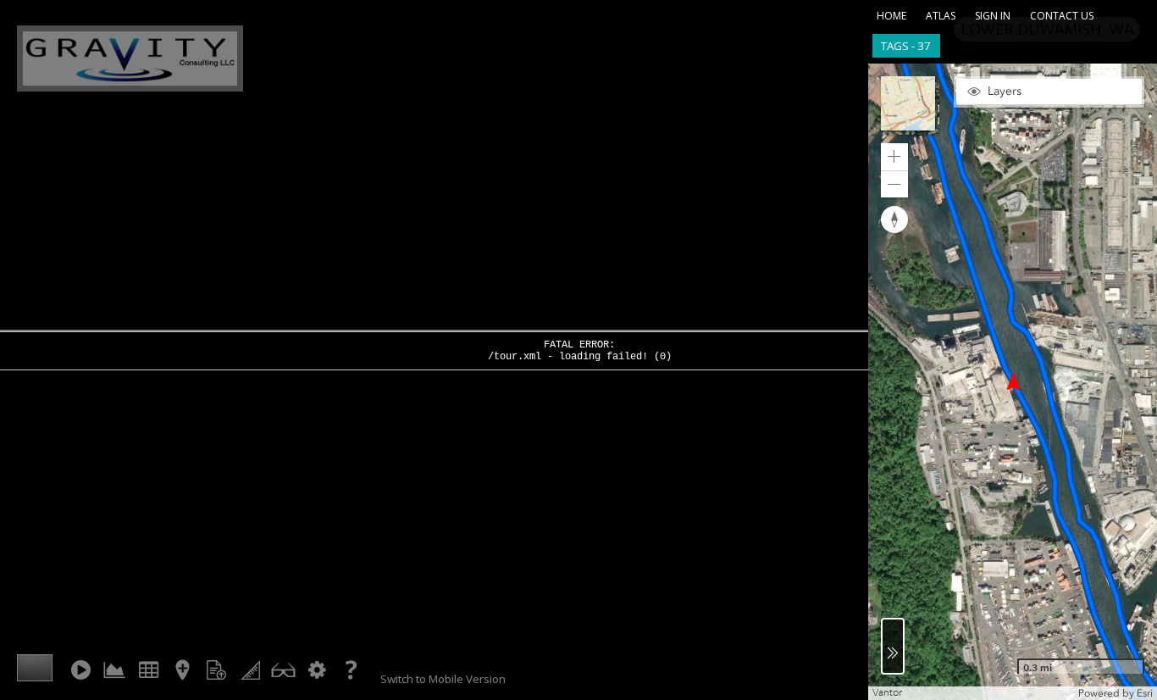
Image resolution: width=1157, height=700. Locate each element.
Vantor (887, 692)
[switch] (1049, 91)
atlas (940, 15)
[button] (910, 105)
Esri (1145, 693)
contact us (1061, 15)
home (891, 15)
